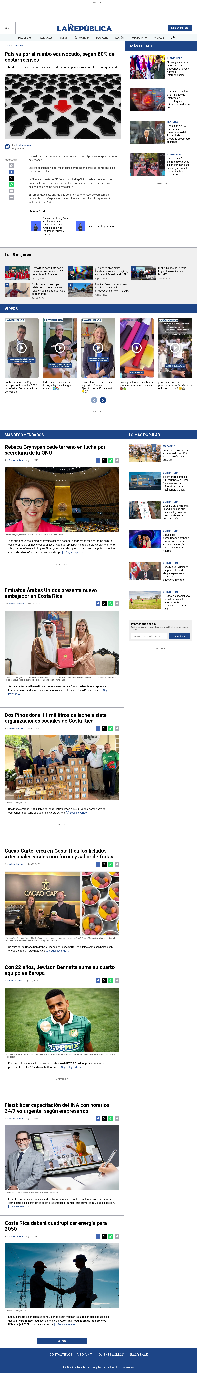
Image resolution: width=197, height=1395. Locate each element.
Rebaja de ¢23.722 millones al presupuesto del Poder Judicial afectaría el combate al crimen (179, 133)
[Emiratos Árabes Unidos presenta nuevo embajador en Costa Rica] (62, 643)
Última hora (18, 45)
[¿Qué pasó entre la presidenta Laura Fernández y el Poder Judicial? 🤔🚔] (175, 348)
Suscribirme (179, 636)
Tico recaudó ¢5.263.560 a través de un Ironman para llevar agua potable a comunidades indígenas (178, 166)
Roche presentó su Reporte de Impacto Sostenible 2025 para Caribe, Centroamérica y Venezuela (21, 387)
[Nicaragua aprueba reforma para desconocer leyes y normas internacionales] (147, 67)
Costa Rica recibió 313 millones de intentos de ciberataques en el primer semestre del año (178, 99)
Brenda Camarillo (16, 604)
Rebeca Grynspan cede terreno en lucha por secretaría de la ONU (55, 450)
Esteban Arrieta (23, 145)
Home (7, 45)
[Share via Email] (11, 191)
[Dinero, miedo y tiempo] (80, 226)
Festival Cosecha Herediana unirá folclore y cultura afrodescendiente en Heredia (112, 287)
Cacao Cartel (67, 946)
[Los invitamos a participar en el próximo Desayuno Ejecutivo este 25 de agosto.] (98, 348)
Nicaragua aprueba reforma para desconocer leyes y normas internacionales (178, 69)
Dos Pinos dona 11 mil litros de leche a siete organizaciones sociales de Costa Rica (56, 718)
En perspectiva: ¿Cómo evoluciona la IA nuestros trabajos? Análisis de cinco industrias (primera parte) (56, 226)
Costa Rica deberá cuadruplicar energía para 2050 (56, 1226)
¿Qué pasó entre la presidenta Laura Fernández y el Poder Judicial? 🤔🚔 (175, 385)
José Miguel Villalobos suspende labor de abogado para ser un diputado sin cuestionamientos (175, 573)
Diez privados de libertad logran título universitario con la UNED (174, 271)
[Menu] (9, 28)
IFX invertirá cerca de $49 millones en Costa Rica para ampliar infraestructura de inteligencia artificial (175, 483)
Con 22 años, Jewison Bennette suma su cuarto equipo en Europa (60, 970)
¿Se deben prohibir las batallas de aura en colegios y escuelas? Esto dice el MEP (112, 271)
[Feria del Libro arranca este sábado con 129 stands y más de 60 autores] (145, 453)
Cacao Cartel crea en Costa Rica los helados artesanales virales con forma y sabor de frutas (59, 854)
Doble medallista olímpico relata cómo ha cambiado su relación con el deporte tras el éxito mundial (49, 289)
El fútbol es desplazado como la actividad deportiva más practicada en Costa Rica (176, 602)
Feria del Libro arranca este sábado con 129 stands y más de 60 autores (175, 455)
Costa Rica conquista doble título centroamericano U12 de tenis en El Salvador (47, 271)
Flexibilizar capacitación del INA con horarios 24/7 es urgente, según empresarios (57, 1108)
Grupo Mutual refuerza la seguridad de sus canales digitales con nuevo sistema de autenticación (176, 512)
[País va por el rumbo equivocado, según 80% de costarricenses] (63, 106)
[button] (180, 28)
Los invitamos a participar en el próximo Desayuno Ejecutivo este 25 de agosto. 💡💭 (97, 387)
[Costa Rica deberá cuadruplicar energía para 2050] (62, 1275)
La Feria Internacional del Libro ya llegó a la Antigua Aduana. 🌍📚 (57, 385)
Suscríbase (138, 1354)
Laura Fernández (18, 690)
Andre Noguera (15, 980)
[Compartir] (11, 197)
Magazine (169, 446)
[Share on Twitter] (11, 178)
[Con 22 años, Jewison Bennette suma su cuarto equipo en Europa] (62, 1020)
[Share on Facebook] (11, 172)
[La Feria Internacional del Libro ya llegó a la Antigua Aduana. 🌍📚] (60, 348)
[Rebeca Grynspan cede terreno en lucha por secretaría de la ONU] (62, 499)
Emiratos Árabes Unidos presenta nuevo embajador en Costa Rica (51, 593)
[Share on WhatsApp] (11, 184)
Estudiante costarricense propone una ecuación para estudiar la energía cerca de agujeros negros (176, 542)
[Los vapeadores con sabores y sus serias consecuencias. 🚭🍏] (137, 348)
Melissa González (17, 728)
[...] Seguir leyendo (73, 552)
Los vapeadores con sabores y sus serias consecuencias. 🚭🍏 (136, 385)
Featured (173, 122)
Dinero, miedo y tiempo (101, 226)
